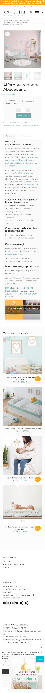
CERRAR (40, 659)
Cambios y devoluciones (14, 564)
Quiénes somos (10, 586)
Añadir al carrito (23, 115)
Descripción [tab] (10, 136)
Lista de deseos (27, 6)
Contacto (7, 592)
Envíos (6, 567)
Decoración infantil (21, 126)
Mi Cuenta (17, 6)
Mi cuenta (7, 561)
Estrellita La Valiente (23, 173)
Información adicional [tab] (27, 136)
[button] (41, 648)
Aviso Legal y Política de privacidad (18, 595)
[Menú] (35, 12)
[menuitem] (17, 6)
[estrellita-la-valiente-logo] (18, 12)
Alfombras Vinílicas (9, 126)
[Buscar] (30, 12)
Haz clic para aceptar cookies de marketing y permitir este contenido (22, 309)
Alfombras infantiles (31, 123)
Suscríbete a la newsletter (14, 589)
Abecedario (36, 126)
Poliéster (9, 235)
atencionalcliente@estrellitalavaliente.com (22, 639)
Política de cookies (11, 598)
